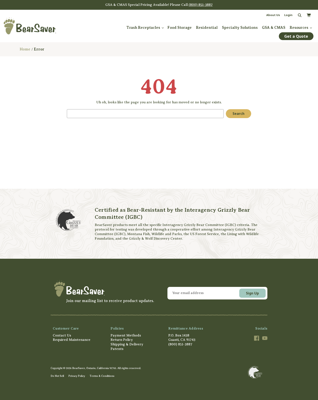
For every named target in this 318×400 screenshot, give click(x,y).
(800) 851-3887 (201, 5)
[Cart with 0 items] (308, 15)
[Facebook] (256, 338)
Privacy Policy (76, 375)
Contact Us (62, 335)
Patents (117, 349)
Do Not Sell (57, 375)
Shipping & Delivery (127, 344)
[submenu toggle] (162, 28)
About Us (273, 15)
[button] (103, 288)
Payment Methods (126, 335)
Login (288, 15)
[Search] (299, 15)
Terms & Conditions (102, 375)
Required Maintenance (71, 340)
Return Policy (122, 340)
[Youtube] (264, 338)
